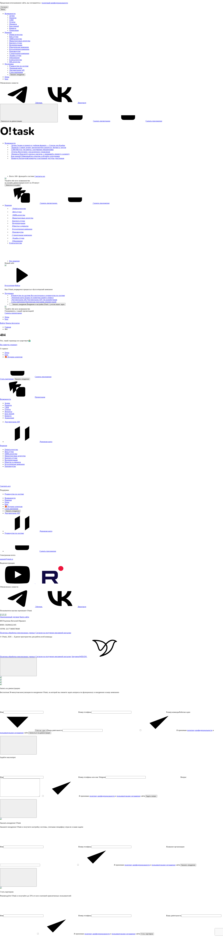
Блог (6, 79)
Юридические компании (19, 47)
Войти (2, 323)
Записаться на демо (13, 185)
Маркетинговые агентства (19, 41)
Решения (8, 32)
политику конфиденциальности (199, 730)
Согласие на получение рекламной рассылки (53, 633)
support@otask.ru (6, 559)
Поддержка (9, 64)
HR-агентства (14, 62)
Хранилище (14, 30)
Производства (14, 51)
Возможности (10, 14)
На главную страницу (8, 345)
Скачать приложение (43, 377)
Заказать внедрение (17, 75)
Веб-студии (13, 37)
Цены (7, 77)
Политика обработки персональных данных (17, 633)
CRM (11, 20)
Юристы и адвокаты (13, 462)
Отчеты (12, 22)
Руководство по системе (18, 66)
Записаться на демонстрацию (39, 733)
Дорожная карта (15, 68)
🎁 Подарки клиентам (13, 357)
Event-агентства (15, 60)
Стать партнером (16, 72)
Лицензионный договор (9, 617)
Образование (14, 58)
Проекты (12, 18)
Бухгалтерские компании (19, 49)
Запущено (79, 657)
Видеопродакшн (15, 45)
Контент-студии (15, 43)
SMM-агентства (15, 39)
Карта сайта (24, 617)
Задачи (12, 16)
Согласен (4, 7)
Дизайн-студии (15, 56)
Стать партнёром (147, 934)
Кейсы (17, 285)
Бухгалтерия (10, 285)
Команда (12, 28)
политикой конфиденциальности (55, 3)
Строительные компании (19, 53)
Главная (8, 327)
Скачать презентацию (13, 313)
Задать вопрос (151, 796)
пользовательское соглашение (12, 733)
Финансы (13, 24)
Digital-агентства (16, 35)
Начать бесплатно (13, 323)
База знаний (14, 26)
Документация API (16, 70)
